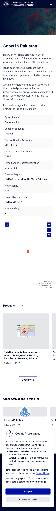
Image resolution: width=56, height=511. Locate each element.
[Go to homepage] (6, 4)
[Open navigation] (51, 4)
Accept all (28, 492)
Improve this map (45, 285)
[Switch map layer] (7, 224)
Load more (28, 379)
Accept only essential (28, 499)
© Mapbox (48, 281)
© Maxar (48, 287)
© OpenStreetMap (45, 283)
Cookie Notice (42, 473)
